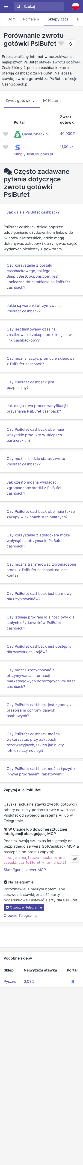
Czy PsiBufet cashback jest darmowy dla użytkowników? (39, 596)
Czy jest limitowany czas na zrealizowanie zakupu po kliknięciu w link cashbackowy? (39, 334)
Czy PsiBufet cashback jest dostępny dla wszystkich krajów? (39, 649)
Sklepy (58, 19)
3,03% (29, 981)
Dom (11, 19)
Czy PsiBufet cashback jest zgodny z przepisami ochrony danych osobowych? (39, 710)
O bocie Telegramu (20, 915)
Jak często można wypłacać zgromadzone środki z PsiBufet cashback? (34, 488)
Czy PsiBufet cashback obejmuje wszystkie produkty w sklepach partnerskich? (35, 435)
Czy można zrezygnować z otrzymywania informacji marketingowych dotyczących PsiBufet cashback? (41, 678)
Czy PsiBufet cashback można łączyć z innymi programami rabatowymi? (41, 771)
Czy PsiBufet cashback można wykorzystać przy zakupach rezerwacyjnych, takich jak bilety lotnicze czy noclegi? (35, 742)
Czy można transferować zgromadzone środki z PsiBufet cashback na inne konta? (41, 570)
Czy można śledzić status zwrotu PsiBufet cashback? (36, 461)
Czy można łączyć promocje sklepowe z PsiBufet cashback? (40, 361)
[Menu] (6, 7)
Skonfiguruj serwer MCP (25, 869)
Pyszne (10, 981)
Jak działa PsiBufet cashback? (33, 212)
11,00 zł (66, 146)
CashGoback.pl (35, 134)
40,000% (67, 133)
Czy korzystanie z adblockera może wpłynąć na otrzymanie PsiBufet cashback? (38, 540)
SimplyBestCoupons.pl (33, 154)
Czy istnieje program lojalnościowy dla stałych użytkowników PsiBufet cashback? (40, 622)
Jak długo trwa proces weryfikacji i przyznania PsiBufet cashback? (37, 408)
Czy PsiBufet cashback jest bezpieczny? (30, 385)
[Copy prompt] (75, 859)
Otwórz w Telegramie (26, 907)
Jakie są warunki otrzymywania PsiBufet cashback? (34, 308)
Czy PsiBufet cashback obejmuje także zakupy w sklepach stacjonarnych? (41, 514)
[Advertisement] (41, 936)
